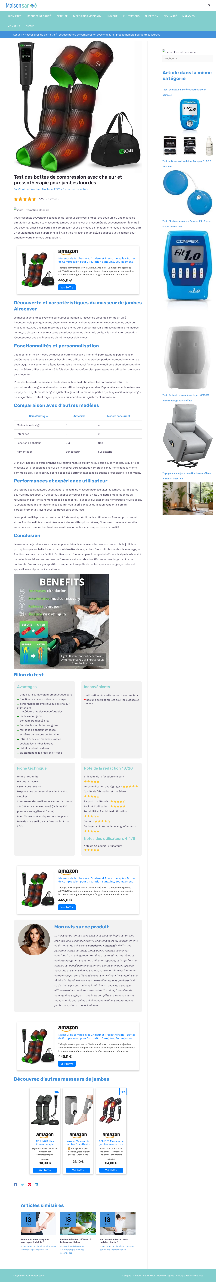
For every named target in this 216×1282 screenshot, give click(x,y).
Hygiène (112, 16)
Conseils (14, 26)
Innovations (131, 16)
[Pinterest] (29, 1184)
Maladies (188, 16)
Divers (30, 26)
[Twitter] (22, 1184)
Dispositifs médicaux (87, 16)
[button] (209, 5)
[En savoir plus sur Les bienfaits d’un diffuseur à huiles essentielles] (78, 1223)
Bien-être (14, 16)
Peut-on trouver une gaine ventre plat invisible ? (35, 1241)
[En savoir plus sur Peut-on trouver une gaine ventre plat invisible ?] (38, 1223)
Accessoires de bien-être (33, 1246)
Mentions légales (165, 1275)
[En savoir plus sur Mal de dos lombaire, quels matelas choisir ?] (117, 1223)
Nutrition (151, 16)
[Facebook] (15, 1184)
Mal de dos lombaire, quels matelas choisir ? (114, 1241)
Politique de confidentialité (189, 1275)
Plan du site (149, 1275)
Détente (62, 16)
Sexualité (170, 16)
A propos (126, 1275)
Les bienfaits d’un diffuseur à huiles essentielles (75, 1241)
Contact (137, 1275)
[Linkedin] (36, 1184)
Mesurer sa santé (39, 16)
